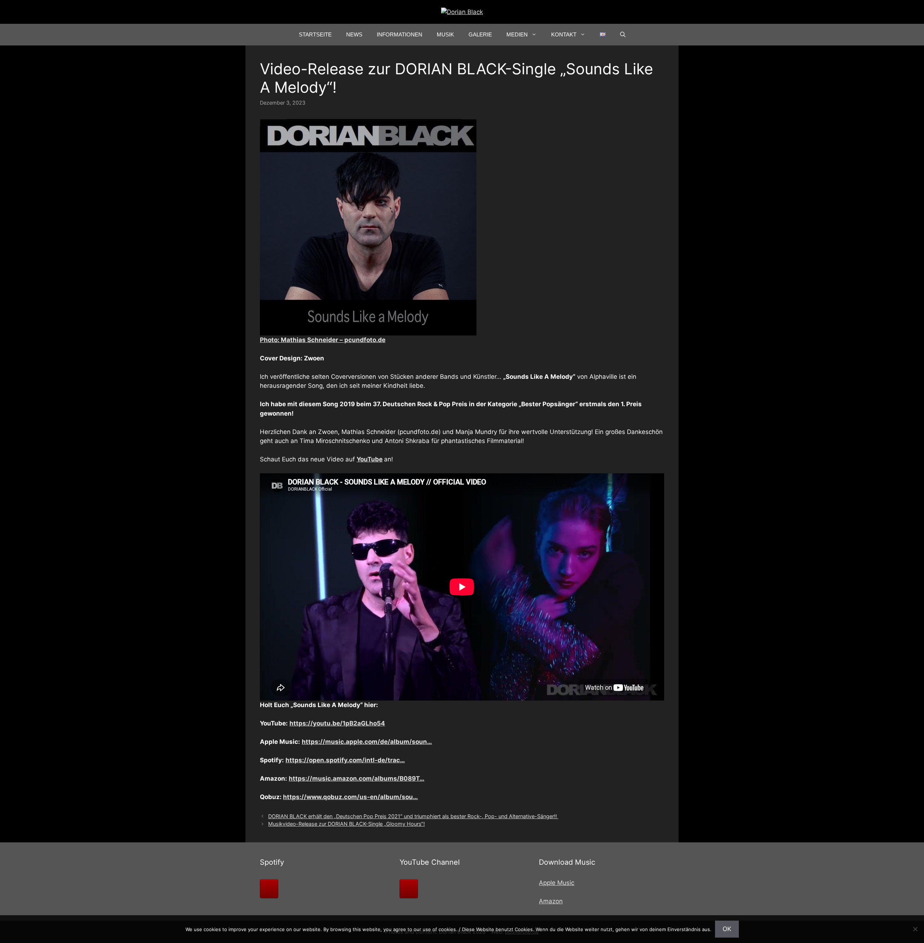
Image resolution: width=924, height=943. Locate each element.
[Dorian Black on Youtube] (409, 888)
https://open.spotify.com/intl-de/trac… (345, 760)
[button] (623, 34)
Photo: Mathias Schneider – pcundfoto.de (322, 339)
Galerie (480, 34)
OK (727, 929)
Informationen (399, 34)
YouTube (370, 459)
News (354, 34)
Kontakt (563, 34)
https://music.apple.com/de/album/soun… (367, 741)
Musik (445, 34)
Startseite (315, 34)
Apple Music (556, 882)
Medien (517, 34)
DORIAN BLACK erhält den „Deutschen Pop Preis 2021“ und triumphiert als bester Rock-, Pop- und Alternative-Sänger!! (413, 816)
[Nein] (915, 929)
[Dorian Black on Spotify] (269, 888)
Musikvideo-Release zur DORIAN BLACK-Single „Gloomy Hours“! (346, 824)
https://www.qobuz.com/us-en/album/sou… (350, 797)
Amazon (551, 901)
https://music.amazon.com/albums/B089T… (356, 778)
